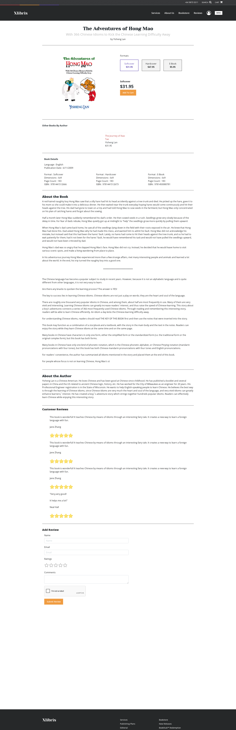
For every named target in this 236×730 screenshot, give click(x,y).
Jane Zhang (55, 426)
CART (217, 2)
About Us (169, 13)
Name (47, 535)
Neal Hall (54, 507)
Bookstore (184, 13)
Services (155, 13)
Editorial (124, 727)
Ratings (48, 558)
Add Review (50, 529)
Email (47, 547)
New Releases (165, 723)
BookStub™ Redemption (170, 727)
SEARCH (205, 2)
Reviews (198, 13)
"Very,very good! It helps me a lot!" (58, 497)
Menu (218, 13)
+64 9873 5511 (191, 2)
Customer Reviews (55, 409)
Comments (50, 572)
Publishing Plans (127, 723)
